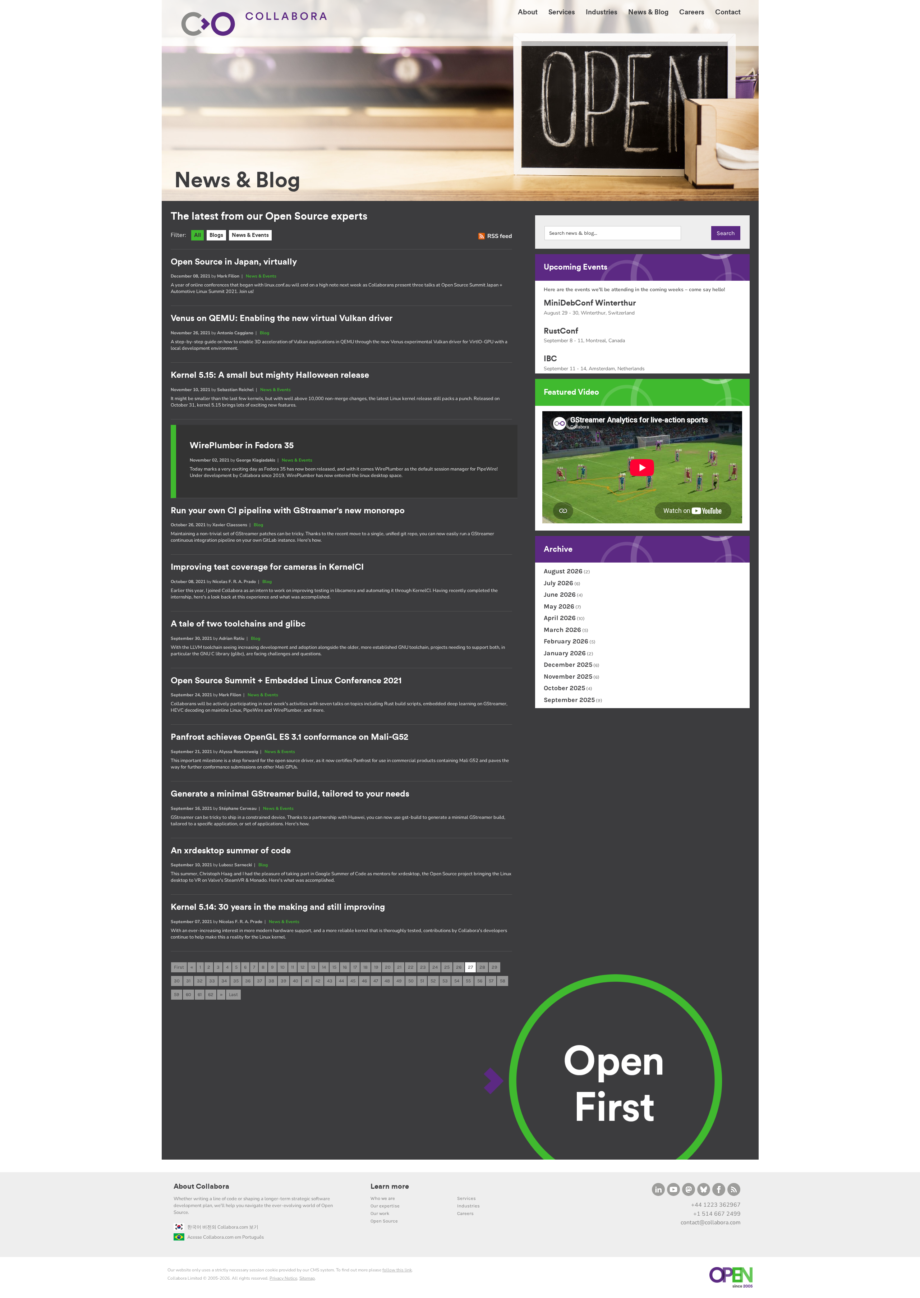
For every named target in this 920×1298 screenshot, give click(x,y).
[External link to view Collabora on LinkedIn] (658, 1189)
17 (355, 967)
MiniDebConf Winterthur (590, 303)
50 (411, 980)
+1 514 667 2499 (717, 1214)
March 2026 (562, 630)
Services (466, 1198)
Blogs (216, 235)
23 (423, 967)
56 (479, 980)
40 (295, 980)
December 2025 (568, 665)
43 (329, 980)
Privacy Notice (283, 1278)
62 (210, 994)
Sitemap (307, 1278)
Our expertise (385, 1205)
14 (324, 967)
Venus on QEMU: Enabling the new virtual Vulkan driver (281, 318)
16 (345, 967)
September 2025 (569, 700)
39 (283, 980)
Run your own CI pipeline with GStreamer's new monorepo (288, 510)
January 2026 (565, 653)
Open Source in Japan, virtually (234, 262)
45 (352, 980)
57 (491, 980)
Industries (468, 1205)
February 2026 (566, 641)
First (179, 967)
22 (411, 967)
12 (302, 967)
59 (176, 994)
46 (364, 980)
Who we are (383, 1198)
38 (271, 980)
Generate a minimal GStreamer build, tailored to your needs (290, 794)
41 (307, 980)
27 (470, 967)
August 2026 (563, 571)
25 (447, 967)
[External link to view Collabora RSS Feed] (733, 1189)
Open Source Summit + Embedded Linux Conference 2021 (286, 680)
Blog (264, 333)
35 (236, 980)
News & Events (250, 235)
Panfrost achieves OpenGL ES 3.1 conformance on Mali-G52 (289, 737)
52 (433, 980)
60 (188, 994)
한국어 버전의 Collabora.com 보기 (222, 1227)
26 (458, 967)
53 (445, 980)
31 (188, 980)
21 (399, 967)
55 (468, 980)
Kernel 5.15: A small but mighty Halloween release (270, 375)
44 (341, 980)
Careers (465, 1213)
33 (212, 980)
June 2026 (560, 594)
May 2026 (559, 606)
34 (224, 980)
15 (334, 967)
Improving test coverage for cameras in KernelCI (267, 567)
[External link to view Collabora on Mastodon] (688, 1189)
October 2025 (564, 688)
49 (399, 980)
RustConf (561, 331)
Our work (380, 1213)
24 (435, 967)
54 (456, 980)
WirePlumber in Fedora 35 (242, 445)
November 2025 (568, 676)
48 (387, 980)
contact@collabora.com (711, 1222)
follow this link (397, 1270)
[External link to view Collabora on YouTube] (673, 1189)
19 (376, 967)
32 (200, 980)
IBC (550, 359)
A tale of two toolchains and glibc (238, 624)
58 (502, 980)
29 (494, 967)
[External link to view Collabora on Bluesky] (703, 1189)
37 (259, 980)
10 (282, 967)
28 (482, 967)
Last (233, 994)
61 (200, 994)
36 (247, 980)
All (197, 235)
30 (177, 980)
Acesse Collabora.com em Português (225, 1237)
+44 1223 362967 (716, 1205)
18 (365, 967)
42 (318, 980)
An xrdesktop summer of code (231, 851)
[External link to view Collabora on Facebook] (718, 1189)
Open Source (384, 1221)
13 (313, 967)
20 (388, 967)
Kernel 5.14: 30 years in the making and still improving (278, 907)
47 (375, 980)
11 (292, 967)
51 (422, 980)
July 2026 (558, 583)
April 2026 (560, 618)
